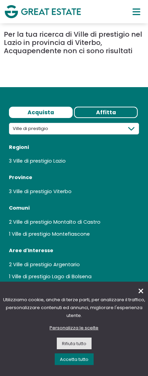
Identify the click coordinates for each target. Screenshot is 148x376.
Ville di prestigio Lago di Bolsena (52, 276)
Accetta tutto (74, 359)
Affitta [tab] (106, 112)
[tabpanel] (74, 204)
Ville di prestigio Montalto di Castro (57, 222)
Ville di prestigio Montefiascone (51, 234)
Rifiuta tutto (74, 343)
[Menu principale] (136, 11)
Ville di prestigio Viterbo (42, 191)
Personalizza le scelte (74, 328)
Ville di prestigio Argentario (46, 264)
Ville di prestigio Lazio (39, 160)
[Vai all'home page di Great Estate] (43, 11)
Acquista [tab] (41, 112)
